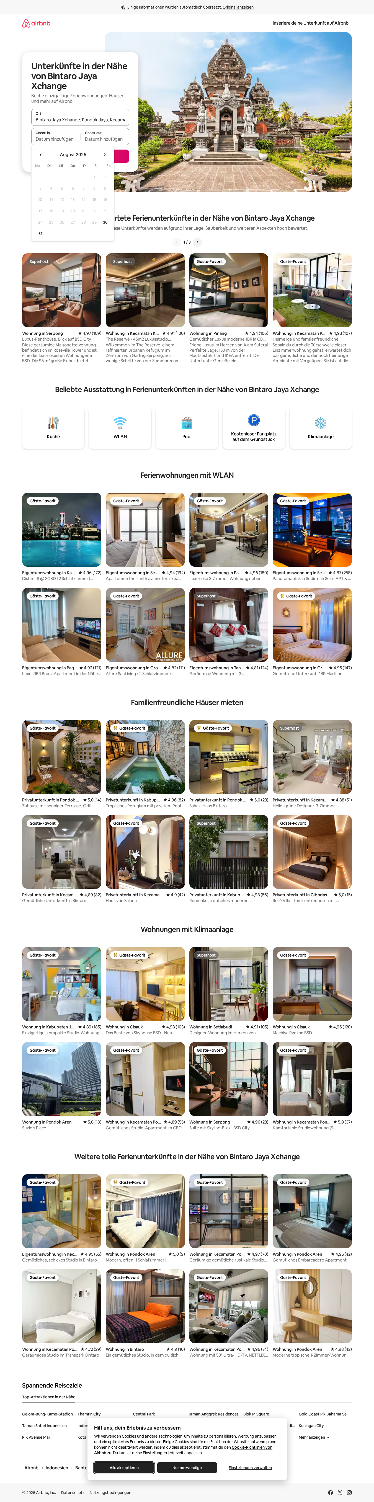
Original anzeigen (238, 7)
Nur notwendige (187, 1467)
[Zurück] (176, 242)
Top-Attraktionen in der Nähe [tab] (48, 1396)
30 (105, 222)
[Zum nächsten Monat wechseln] (104, 154)
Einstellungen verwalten (250, 1467)
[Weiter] (197, 242)
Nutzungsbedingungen (110, 1492)
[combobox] (80, 119)
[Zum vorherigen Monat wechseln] (41, 154)
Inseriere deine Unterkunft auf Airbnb (311, 23)
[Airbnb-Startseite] (36, 23)
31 (40, 233)
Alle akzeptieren (123, 1467)
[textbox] (56, 139)
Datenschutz (72, 1492)
